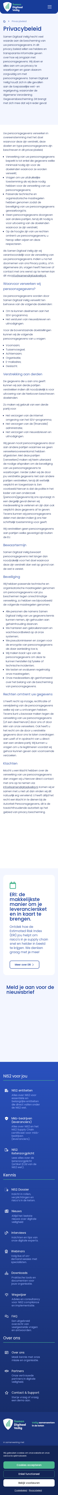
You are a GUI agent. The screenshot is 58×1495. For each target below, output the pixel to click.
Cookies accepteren (29, 1465)
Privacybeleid (35, 1490)
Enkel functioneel (29, 1474)
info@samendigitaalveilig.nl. (28, 275)
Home (4, 21)
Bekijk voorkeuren (29, 1483)
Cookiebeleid (21, 1490)
